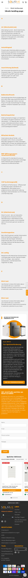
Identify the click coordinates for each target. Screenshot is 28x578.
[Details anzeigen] (7, 507)
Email (2, 428)
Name (3, 422)
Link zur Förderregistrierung (14, 382)
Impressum (5, 530)
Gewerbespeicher (7, 551)
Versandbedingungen (8, 540)
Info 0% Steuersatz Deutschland (21, 520)
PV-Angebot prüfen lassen (5, 559)
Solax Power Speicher (8, 459)
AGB (2, 535)
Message (3, 441)
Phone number (5, 435)
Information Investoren (8, 543)
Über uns (18, 512)
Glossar (17, 524)
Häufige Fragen (20, 517)
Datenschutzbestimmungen (10, 532)
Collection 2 (20, 459)
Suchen (17, 509)
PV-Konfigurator (6, 548)
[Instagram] (5, 521)
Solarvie (16, 575)
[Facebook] (2, 521)
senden (5, 451)
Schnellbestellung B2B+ (7, 554)
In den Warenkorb (11, 490)
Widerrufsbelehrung (7, 537)
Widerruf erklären (7, 511)
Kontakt (17, 514)
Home (7, 8)
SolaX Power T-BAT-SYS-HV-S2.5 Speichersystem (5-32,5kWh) (11, 479)
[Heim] (14, 2)
